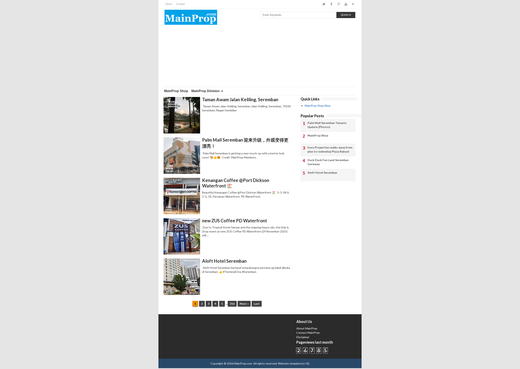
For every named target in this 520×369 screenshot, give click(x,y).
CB (307, 363)
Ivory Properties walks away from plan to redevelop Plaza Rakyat (330, 149)
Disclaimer (302, 337)
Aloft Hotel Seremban (224, 261)
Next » (244, 303)
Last (257, 303)
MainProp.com (243, 363)
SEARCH (346, 15)
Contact (180, 4)
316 (232, 303)
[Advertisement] (260, 56)
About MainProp (306, 328)
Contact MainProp (308, 332)
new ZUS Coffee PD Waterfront (234, 220)
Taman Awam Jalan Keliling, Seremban (240, 99)
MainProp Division (205, 91)
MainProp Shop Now (317, 105)
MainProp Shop (176, 91)
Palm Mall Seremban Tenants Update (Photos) (327, 125)
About (169, 4)
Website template (289, 363)
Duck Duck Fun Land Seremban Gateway (328, 162)
